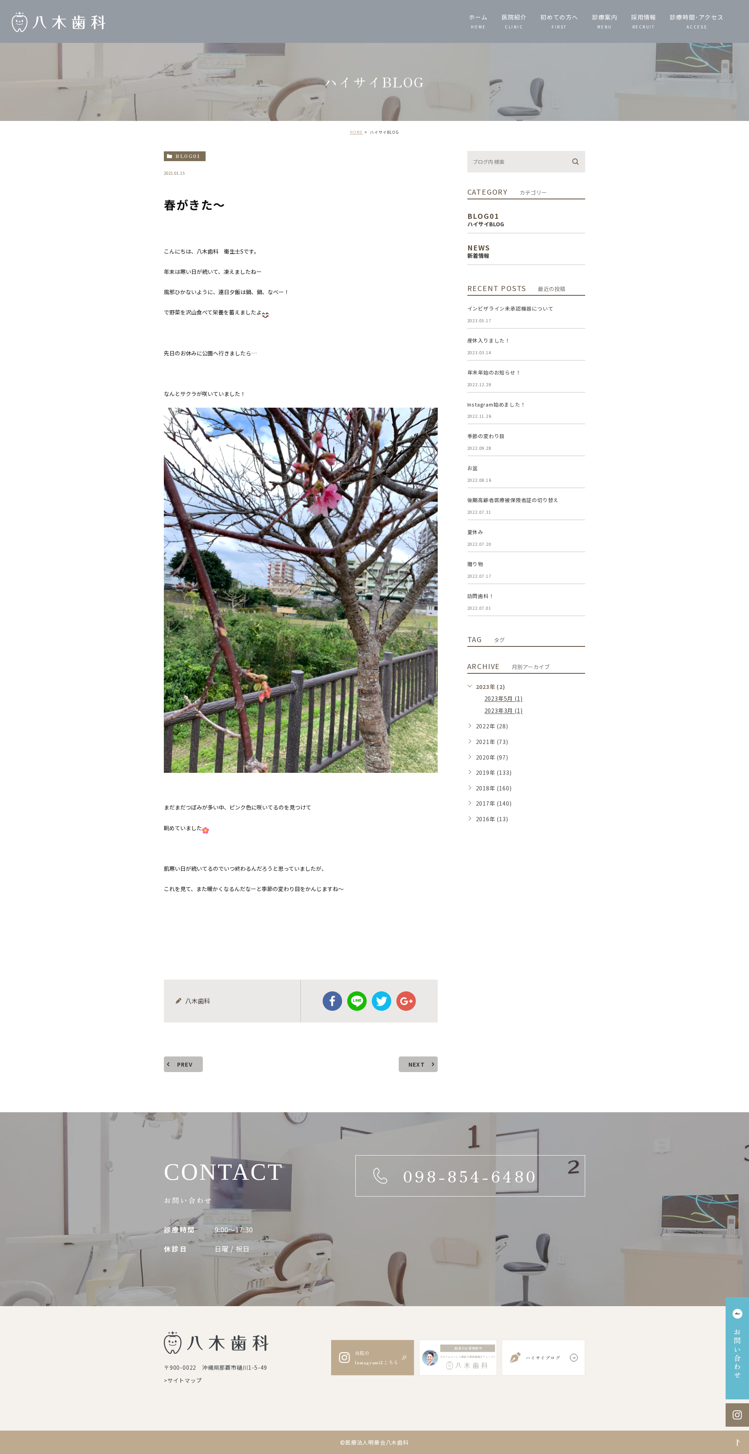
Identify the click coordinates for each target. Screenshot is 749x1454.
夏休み (475, 532)
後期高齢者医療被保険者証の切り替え (513, 500)
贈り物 (475, 564)
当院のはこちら (376, 1357)
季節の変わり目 (486, 436)
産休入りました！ (488, 340)
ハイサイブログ (543, 1357)
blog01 (188, 156)
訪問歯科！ (480, 596)
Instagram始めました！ (496, 404)
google (406, 1001)
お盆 (472, 468)
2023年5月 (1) (504, 699)
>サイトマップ (183, 1380)
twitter (381, 1001)
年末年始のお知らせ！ (494, 372)
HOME (356, 132)
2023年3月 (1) (504, 711)
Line (357, 1001)
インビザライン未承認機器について (510, 308)
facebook (332, 1001)
